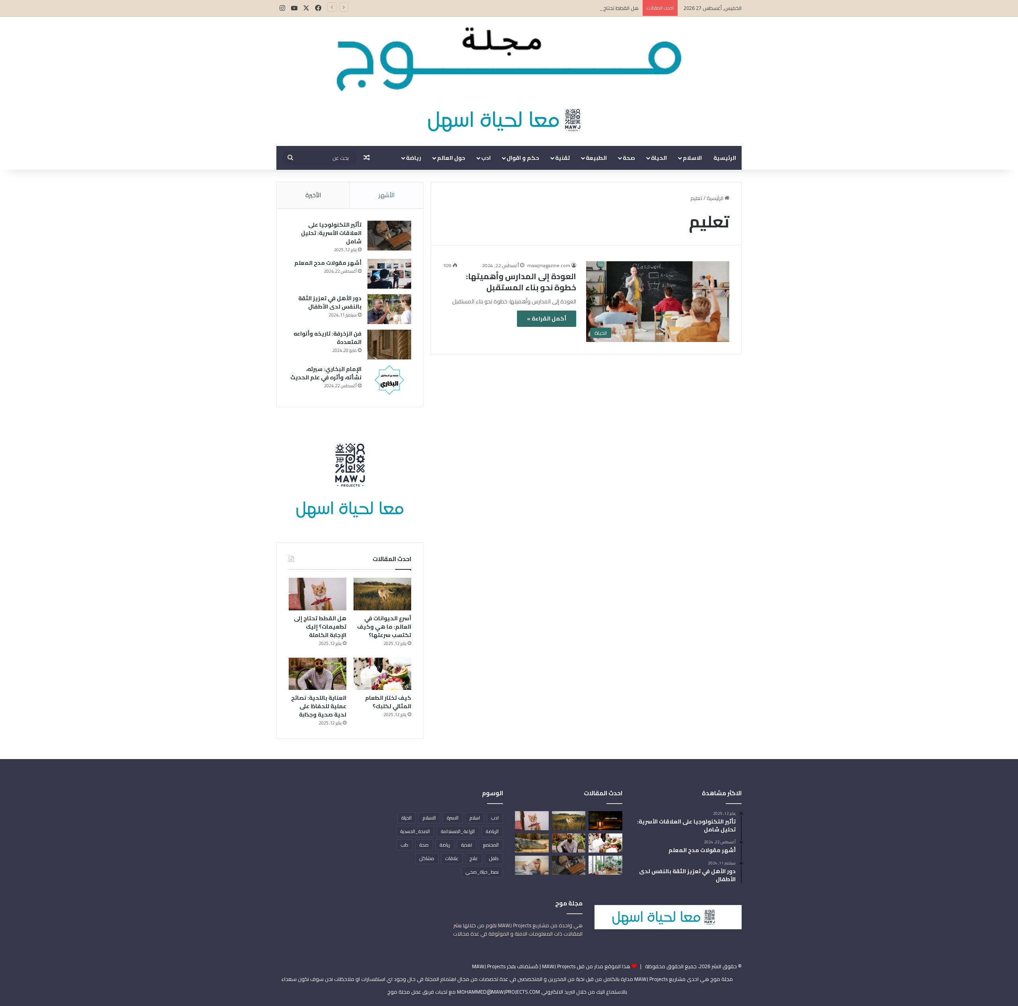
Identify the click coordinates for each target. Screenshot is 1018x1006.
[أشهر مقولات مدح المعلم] (389, 274)
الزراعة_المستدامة (458, 831)
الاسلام (692, 158)
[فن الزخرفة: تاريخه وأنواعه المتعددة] (389, 344)
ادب (486, 158)
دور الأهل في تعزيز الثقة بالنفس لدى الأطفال (329, 302)
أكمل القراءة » (546, 318)
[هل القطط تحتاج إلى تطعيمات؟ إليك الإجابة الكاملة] (317, 594)
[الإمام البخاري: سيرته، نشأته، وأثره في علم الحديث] (389, 380)
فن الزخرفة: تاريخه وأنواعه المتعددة (327, 337)
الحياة (659, 158)
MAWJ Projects (488, 966)
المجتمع (491, 844)
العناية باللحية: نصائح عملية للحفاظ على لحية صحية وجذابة (318, 706)
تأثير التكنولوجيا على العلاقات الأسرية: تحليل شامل (331, 233)
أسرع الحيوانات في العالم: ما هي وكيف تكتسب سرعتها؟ (384, 626)
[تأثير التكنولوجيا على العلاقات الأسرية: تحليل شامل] (389, 236)
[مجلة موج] (509, 55)
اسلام (475, 817)
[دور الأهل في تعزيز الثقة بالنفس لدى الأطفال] (389, 309)
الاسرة (452, 817)
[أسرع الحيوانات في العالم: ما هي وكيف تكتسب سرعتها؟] (382, 594)
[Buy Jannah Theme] (509, 119)
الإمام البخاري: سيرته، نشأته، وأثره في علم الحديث (325, 373)
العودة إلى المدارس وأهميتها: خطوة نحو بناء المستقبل (521, 282)
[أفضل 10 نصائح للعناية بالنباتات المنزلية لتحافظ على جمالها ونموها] (605, 865)
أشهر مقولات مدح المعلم (327, 263)
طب (404, 844)
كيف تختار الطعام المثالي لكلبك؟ (388, 702)
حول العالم (451, 158)
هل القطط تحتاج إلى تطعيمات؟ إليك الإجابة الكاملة (584, 8)
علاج (474, 858)
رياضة (413, 158)
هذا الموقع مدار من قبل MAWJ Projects (586, 966)
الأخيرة (313, 195)
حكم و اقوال (523, 158)
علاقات (451, 858)
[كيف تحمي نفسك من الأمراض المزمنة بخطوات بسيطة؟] (532, 865)
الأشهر (386, 195)
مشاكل (427, 858)
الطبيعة (596, 158)
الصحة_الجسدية (415, 831)
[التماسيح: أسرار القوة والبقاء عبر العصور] (532, 843)
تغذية (466, 844)
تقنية (562, 158)
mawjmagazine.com (548, 265)
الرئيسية (724, 158)
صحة (629, 158)
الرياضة (492, 831)
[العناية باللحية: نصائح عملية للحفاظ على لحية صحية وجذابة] (317, 674)
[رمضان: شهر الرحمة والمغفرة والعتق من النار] (605, 820)
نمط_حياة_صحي (482, 871)
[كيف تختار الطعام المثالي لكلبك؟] (382, 674)
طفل (494, 858)
